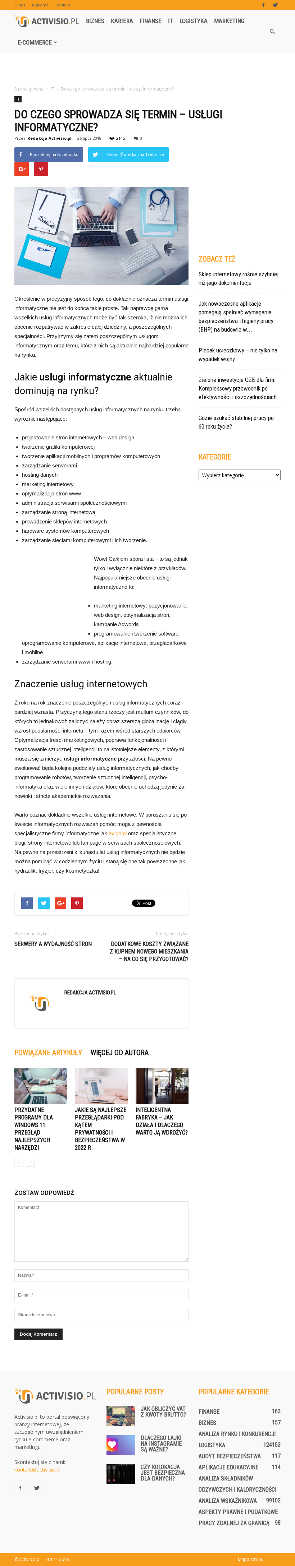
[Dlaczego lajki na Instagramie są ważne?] (120, 1445)
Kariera (122, 20)
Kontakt (62, 5)
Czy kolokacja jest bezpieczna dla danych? (163, 1473)
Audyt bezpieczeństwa (230, 1456)
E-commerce (35, 42)
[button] (272, 31)
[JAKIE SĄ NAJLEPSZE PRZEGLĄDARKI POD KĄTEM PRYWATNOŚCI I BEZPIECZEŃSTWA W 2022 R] (101, 1086)
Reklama (40, 5)
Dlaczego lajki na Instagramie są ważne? (161, 1444)
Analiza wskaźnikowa (228, 1500)
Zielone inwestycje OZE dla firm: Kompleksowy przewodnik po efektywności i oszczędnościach (238, 388)
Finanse (151, 20)
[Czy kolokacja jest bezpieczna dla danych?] (120, 1474)
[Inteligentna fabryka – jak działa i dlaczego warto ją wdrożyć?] (162, 1086)
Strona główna (29, 89)
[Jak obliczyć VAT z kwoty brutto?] (120, 1416)
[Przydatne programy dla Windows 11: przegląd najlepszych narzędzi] (40, 1086)
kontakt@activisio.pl (37, 1469)
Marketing (229, 20)
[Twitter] (275, 5)
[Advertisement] (147, 69)
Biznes (95, 20)
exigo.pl (118, 833)
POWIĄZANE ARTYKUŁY (48, 1052)
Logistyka (194, 20)
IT (170, 20)
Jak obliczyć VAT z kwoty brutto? (163, 1411)
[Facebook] (263, 5)
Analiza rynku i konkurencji (237, 1434)
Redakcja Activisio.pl (49, 138)
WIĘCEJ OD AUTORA (120, 1052)
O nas (19, 5)
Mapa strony (250, 1559)
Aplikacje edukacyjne (228, 1467)
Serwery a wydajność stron (53, 944)
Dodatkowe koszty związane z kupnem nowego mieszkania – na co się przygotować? (149, 951)
